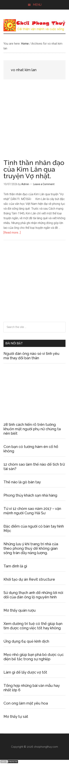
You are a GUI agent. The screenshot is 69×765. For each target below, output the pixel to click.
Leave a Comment (43, 184)
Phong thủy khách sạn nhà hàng (30, 495)
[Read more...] (12, 232)
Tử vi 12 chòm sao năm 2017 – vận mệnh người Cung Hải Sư (32, 510)
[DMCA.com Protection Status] (9, 762)
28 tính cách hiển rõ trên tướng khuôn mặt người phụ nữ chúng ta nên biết (32, 429)
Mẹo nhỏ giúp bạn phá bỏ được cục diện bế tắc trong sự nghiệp (33, 656)
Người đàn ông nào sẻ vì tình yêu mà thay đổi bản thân (31, 355)
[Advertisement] (34, 123)
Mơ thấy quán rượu (19, 610)
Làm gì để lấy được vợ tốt (25, 672)
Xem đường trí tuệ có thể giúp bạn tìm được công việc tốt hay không (32, 625)
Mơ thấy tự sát (15, 716)
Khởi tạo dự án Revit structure (29, 579)
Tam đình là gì (15, 566)
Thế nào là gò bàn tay (22, 482)
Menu (37, 4)
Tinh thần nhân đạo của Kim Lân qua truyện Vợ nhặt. (33, 169)
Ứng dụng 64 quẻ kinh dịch (26, 641)
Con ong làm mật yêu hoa (25, 703)
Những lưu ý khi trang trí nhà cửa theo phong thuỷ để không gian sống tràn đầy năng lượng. (30, 548)
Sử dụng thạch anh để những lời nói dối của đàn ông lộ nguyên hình (33, 594)
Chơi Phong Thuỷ (34, 25)
